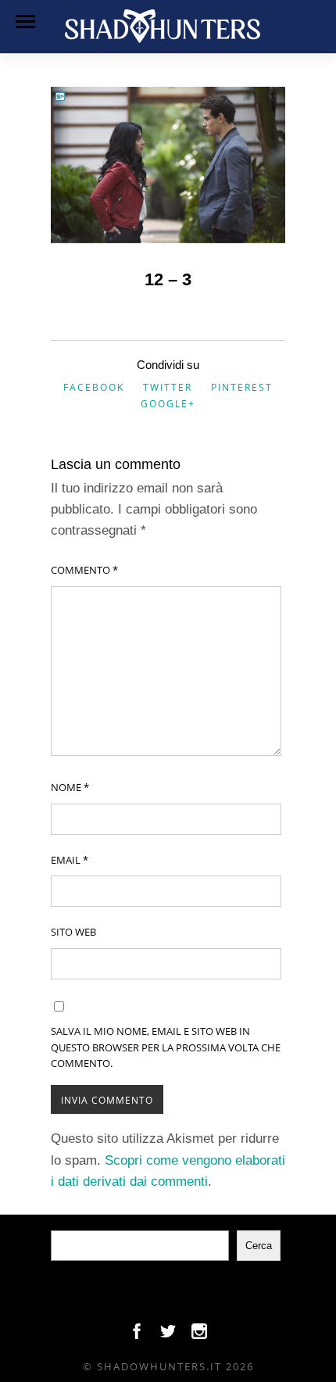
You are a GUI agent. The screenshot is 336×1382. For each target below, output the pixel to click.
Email (69, 860)
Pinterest (242, 387)
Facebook (93, 387)
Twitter (167, 387)
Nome (70, 787)
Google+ (168, 403)
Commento (84, 570)
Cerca (258, 1245)
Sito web (73, 932)
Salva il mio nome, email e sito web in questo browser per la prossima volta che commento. (166, 1047)
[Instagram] (199, 1335)
